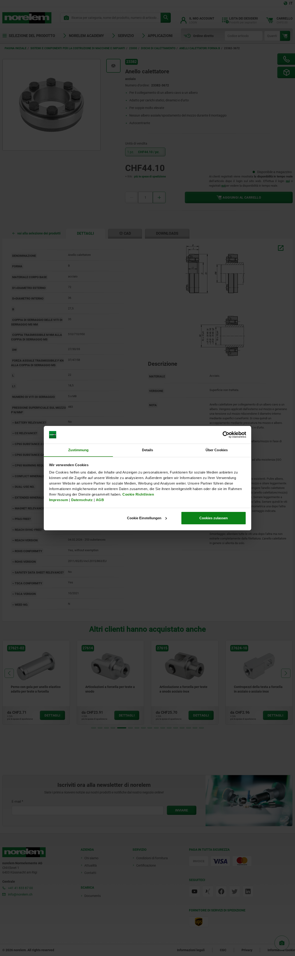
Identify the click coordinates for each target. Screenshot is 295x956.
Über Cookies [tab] (217, 450)
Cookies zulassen (213, 518)
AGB (100, 500)
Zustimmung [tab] (78, 450)
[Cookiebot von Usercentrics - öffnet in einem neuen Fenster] (226, 434)
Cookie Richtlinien (137, 494)
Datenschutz (82, 500)
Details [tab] (147, 450)
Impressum (58, 500)
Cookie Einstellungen (144, 518)
